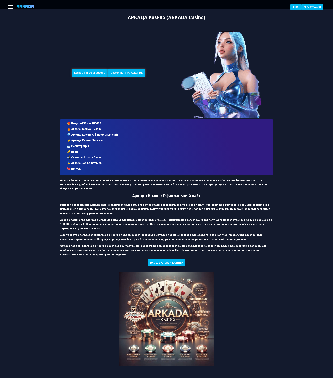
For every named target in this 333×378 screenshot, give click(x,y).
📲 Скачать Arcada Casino (85, 157)
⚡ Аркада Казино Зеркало (85, 140)
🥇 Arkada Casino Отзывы (84, 163)
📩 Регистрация (78, 146)
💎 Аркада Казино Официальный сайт (92, 134)
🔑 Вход (72, 151)
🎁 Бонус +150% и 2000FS (84, 123)
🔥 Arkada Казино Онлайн (84, 129)
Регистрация (312, 7)
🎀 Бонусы (74, 168)
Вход (295, 7)
